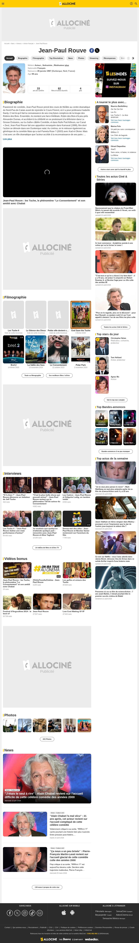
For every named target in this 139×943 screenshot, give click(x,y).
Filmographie (15, 297)
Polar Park (81, 365)
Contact (7, 927)
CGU (51, 927)
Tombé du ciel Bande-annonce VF (102, 443)
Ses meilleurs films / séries (59, 375)
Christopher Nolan (118, 338)
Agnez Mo (115, 377)
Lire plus (7, 139)
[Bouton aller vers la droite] (133, 58)
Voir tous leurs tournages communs (120, 121)
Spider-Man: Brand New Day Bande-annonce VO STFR (130, 443)
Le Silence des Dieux (36, 330)
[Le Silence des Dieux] (35, 315)
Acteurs (19, 43)
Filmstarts (99, 911)
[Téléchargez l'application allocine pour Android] (74, 912)
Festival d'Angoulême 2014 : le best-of (17, 612)
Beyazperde (100, 915)
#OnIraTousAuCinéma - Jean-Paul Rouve (46, 581)
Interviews (12, 473)
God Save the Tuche (80, 330)
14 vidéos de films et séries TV (47, 548)
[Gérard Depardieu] (102, 154)
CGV (56, 927)
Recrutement (33, 927)
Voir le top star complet (116, 400)
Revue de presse (121, 927)
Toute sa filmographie (32, 375)
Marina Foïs (116, 126)
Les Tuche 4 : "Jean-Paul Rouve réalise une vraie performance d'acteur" (14, 530)
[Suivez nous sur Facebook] (10, 913)
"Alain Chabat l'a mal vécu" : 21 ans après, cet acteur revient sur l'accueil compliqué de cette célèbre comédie (68, 820)
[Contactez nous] (40, 913)
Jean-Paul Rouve (41, 611)
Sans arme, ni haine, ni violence (123, 152)
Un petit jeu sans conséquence (123, 129)
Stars (13, 43)
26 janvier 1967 (44, 71)
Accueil (6, 43)
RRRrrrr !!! (115, 132)
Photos (10, 715)
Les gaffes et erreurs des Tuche (74, 581)
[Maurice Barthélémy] (102, 114)
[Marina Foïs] (102, 134)
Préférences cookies (85, 927)
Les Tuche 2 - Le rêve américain (119, 116)
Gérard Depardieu (118, 146)
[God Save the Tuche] (80, 315)
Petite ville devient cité (58, 330)
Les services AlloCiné (64, 930)
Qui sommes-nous (19, 927)
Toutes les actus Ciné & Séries (115, 327)
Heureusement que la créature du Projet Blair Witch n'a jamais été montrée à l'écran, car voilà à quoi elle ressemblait (115, 210)
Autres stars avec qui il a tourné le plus (116, 169)
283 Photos (47, 739)
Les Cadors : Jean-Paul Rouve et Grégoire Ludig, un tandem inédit (77, 497)
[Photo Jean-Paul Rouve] (10, 725)
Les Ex (113, 112)
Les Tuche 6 (13, 330)
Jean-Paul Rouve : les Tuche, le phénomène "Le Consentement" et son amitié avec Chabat (16, 583)
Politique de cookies (68, 927)
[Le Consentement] (58, 349)
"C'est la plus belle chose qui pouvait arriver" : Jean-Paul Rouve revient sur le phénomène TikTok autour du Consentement (46, 499)
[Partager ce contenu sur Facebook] (91, 50)
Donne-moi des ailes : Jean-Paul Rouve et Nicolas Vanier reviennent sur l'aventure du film (76, 531)
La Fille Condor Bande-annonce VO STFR (130, 425)
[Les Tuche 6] (13, 315)
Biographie (13, 102)
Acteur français (28, 43)
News (8, 750)
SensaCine (121, 911)
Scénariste (47, 65)
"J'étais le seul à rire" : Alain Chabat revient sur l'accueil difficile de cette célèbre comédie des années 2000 (44, 795)
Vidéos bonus (15, 559)
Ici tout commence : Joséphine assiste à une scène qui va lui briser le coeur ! (114, 244)
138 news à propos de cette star (47, 887)
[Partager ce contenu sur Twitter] (97, 50)
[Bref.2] (13, 349)
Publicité (43, 927)
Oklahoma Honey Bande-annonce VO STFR (102, 425)
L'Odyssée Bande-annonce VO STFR (116, 443)
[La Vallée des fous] (35, 349)
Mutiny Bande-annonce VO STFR (116, 425)
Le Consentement (58, 365)
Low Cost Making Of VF (74, 611)
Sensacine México (111, 918)
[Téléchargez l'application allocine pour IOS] (65, 912)
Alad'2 (113, 149)
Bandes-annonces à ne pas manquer (116, 451)
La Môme (114, 155)
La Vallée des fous (36, 365)
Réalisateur (59, 65)
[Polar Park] (80, 349)
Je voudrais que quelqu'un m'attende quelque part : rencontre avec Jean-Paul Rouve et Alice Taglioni (45, 531)
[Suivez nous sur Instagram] (25, 913)
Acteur (38, 65)
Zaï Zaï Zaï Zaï (117, 109)
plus (67, 65)
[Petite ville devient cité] (58, 315)
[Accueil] (67, 3)
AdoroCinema (122, 915)
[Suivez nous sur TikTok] (32, 913)
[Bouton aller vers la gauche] (128, 58)
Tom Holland (116, 357)
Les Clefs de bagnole (119, 135)
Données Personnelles (103, 927)
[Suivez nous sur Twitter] (17, 913)
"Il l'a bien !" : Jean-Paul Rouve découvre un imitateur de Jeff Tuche (16, 497)
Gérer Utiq (78, 930)
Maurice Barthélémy (119, 106)
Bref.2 (13, 365)
